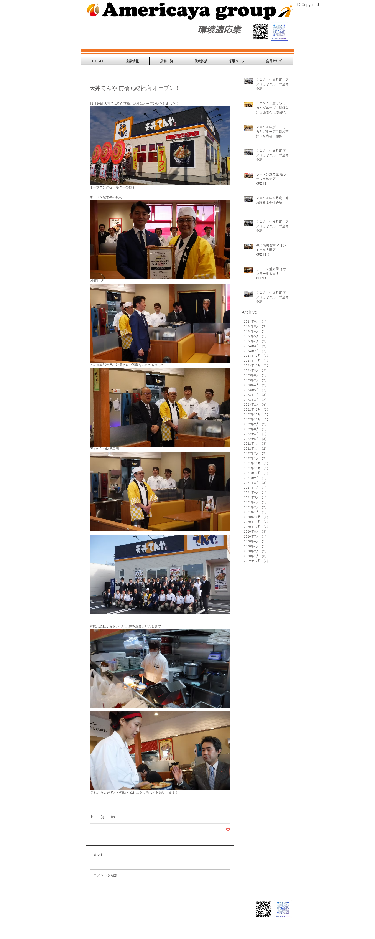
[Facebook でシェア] (92, 816)
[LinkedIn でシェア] (113, 816)
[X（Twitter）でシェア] (102, 816)
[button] (132, 61)
